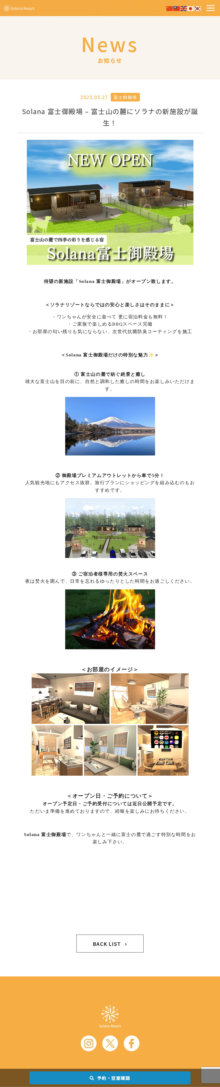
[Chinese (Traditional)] (176, 8)
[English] (183, 8)
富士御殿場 (125, 97)
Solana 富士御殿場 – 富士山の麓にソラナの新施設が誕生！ (110, 117)
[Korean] (197, 8)
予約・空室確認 (113, 1078)
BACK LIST (110, 943)
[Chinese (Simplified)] (169, 8)
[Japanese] (190, 8)
